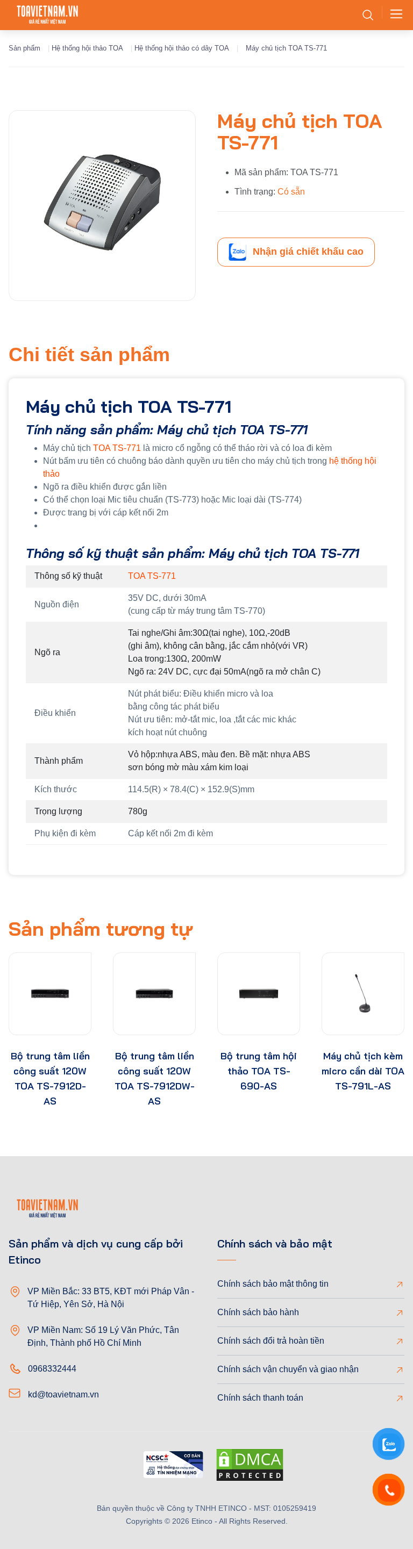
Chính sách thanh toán (260, 1397)
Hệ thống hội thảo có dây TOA (181, 48)
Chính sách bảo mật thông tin (273, 1283)
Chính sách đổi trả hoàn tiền (270, 1340)
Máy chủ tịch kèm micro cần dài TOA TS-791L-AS (363, 1071)
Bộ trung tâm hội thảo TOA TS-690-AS (258, 1071)
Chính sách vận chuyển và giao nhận (288, 1369)
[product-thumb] (50, 993)
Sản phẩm (24, 48)
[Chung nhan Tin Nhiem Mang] (173, 1466)
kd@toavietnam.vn (63, 1394)
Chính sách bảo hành (258, 1312)
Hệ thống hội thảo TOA (87, 48)
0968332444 (52, 1368)
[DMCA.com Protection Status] (249, 1467)
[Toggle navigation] (393, 15)
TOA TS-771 (117, 448)
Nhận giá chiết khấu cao (308, 251)
